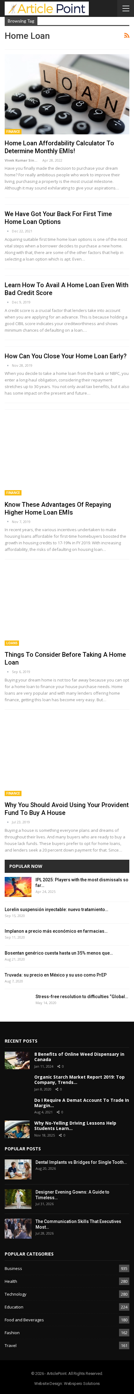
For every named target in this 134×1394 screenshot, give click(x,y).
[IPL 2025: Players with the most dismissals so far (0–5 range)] (18, 887)
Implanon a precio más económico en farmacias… (56, 931)
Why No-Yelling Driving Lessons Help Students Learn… (75, 1125)
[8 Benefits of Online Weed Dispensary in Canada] (17, 1060)
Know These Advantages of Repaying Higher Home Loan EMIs (58, 508)
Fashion (12, 1332)
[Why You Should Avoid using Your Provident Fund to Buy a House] (67, 756)
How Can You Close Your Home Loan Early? (66, 356)
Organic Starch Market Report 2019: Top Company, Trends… (79, 1079)
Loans (11, 643)
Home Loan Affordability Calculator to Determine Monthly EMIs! (59, 147)
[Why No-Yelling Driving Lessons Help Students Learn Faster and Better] (17, 1129)
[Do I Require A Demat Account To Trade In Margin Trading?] (17, 1106)
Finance (13, 131)
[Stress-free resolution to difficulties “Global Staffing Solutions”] (18, 1004)
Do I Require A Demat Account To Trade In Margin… (81, 1102)
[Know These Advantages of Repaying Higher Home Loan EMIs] (67, 455)
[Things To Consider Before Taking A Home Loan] (67, 606)
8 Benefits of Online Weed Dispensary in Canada (79, 1056)
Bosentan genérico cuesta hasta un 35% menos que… (59, 953)
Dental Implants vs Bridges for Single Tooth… (81, 1162)
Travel (11, 1345)
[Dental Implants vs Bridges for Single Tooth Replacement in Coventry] (18, 1169)
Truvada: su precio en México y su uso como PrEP (56, 974)
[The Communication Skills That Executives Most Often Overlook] (18, 1229)
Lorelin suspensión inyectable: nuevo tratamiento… (56, 909)
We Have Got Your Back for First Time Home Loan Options (58, 217)
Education (14, 1307)
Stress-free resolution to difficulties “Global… (82, 996)
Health (11, 1281)
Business (13, 1268)
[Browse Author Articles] (8, 231)
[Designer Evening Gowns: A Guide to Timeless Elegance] (18, 1199)
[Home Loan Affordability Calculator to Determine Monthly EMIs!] (67, 94)
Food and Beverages (24, 1320)
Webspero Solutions (82, 1383)
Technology (15, 1294)
